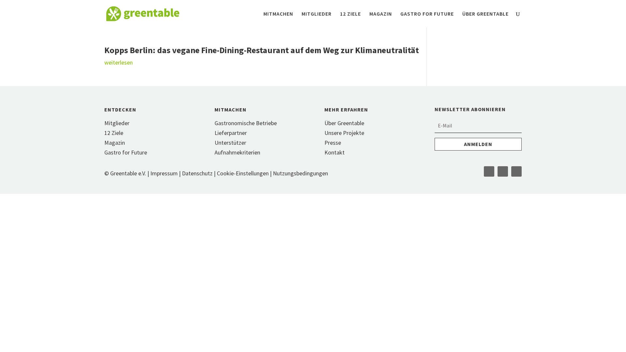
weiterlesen (118, 62)
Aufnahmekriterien (237, 152)
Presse (332, 142)
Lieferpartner (231, 133)
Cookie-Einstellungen (243, 173)
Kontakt (334, 152)
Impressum (164, 173)
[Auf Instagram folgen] (503, 171)
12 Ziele (350, 14)
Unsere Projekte (344, 133)
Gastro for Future (427, 14)
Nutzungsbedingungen (300, 173)
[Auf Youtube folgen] (516, 171)
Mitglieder (317, 14)
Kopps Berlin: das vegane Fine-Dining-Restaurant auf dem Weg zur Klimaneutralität (261, 50)
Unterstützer (230, 142)
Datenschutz (197, 173)
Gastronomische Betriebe (246, 123)
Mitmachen (278, 14)
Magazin (380, 14)
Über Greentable (485, 14)
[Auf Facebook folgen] (489, 171)
